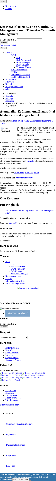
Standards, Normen (13, 360)
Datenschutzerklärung (15, 445)
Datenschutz (23, 480)
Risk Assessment (23, 60)
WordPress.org (11, 400)
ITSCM (14, 72)
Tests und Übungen (24, 67)
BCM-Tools (10, 79)
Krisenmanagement (19, 70)
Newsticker (10, 82)
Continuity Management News (19, 424)
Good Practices (11, 353)
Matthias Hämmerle (42, 121)
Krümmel (29, 172)
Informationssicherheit (20, 74)
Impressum (10, 434)
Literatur (9, 355)
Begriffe (9, 350)
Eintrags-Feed (11, 395)
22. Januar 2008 (27, 121)
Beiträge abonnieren (14, 86)
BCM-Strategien (23, 62)
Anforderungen (12, 348)
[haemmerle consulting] (28, 293)
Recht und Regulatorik (20, 77)
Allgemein (15, 121)
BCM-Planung (22, 65)
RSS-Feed (10, 466)
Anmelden (9, 393)
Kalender (9, 84)
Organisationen (11, 357)
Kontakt (8, 8)
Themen (9, 53)
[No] (30, 480)
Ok (14, 480)
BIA (18, 57)
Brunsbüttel (19, 172)
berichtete (29, 161)
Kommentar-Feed (13, 398)
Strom (36, 172)
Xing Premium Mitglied (18, 313)
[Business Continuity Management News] (16, 21)
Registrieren (10, 6)
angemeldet (13, 223)
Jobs (7, 89)
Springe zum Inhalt (8, 45)
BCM (13, 55)
